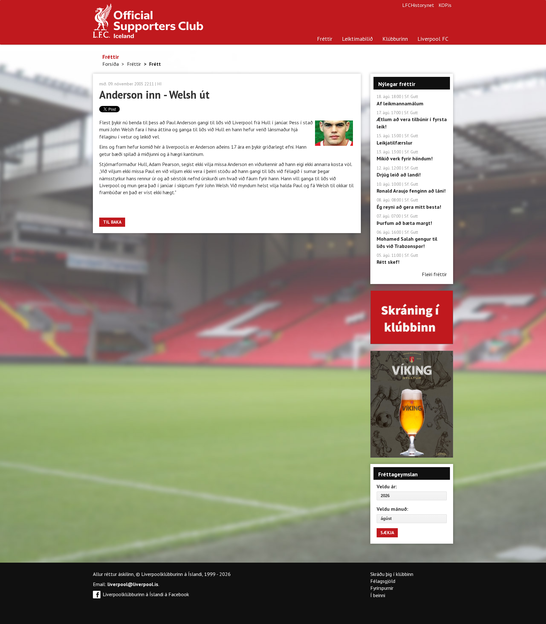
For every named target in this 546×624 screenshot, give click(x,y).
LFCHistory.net (418, 5)
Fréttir (324, 38)
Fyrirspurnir (381, 588)
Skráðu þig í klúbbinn (391, 574)
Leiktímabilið (357, 38)
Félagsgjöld (382, 581)
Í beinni (377, 595)
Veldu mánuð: (392, 509)
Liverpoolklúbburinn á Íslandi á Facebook (146, 594)
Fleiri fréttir (434, 274)
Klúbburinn (395, 38)
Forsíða (110, 64)
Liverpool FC (432, 38)
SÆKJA (387, 532)
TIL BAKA (112, 222)
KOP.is (445, 5)
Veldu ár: (387, 486)
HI (159, 84)
